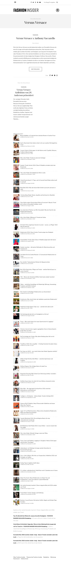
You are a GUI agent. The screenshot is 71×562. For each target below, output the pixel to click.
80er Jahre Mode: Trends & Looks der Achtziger (32, 158)
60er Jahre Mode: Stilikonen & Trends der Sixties (33, 217)
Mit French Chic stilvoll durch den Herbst (30, 543)
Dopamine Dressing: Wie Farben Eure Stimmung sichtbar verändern (38, 373)
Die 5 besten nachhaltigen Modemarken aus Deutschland (35, 292)
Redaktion (46, 557)
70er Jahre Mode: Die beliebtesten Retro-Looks (32, 172)
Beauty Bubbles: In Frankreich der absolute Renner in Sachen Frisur (37, 135)
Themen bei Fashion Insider (34, 557)
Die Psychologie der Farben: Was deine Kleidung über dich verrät (37, 336)
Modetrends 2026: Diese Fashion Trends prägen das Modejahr (36, 232)
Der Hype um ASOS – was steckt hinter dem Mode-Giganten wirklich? (38, 351)
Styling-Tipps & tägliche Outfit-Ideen (29, 463)
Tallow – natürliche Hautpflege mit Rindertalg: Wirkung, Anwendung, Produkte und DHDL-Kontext (34, 529)
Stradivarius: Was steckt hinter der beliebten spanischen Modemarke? (38, 299)
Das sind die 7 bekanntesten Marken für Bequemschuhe (35, 262)
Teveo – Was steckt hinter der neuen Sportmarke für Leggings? (36, 321)
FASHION (35, 34)
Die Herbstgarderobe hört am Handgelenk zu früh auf (34, 314)
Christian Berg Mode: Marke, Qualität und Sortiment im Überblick (37, 195)
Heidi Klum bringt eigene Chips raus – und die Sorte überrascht (36, 306)
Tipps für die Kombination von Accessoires (30, 537)
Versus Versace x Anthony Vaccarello (35, 38)
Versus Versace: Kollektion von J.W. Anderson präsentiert (24, 92)
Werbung (53, 557)
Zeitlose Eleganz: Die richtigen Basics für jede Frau (33, 366)
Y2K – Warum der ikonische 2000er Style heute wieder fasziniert (37, 277)
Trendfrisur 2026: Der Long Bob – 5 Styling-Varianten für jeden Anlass (38, 344)
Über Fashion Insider (19, 557)
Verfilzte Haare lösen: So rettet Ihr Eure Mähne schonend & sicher (37, 381)
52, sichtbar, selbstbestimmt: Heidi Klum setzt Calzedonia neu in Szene (39, 470)
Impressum (16, 558)
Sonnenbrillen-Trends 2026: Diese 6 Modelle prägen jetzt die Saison (38, 239)
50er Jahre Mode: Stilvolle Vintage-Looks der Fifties (34, 433)
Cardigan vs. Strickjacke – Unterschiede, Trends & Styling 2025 (37, 396)
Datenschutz (24, 558)
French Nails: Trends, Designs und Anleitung (31, 492)
